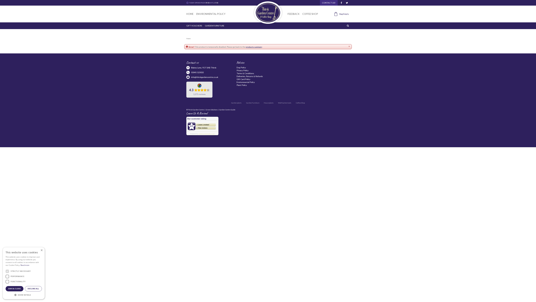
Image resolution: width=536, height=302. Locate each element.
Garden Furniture (252, 103)
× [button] (41, 250)
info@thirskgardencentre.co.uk (204, 77)
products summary (254, 47)
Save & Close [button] (14, 288)
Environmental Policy (246, 82)
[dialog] (24, 273)
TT (347, 3)
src (348, 25)
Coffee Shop (300, 103)
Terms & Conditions (245, 73)
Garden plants (236, 103)
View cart (340, 18)
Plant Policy (242, 85)
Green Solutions (212, 110)
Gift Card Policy (243, 79)
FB (341, 3)
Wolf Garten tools (284, 103)
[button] (24, 294)
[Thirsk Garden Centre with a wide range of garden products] (268, 12)
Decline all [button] (33, 288)
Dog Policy (241, 67)
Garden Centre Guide (227, 110)
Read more (25, 265)
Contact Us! (329, 3)
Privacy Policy (242, 70)
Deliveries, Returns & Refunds (250, 76)
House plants (269, 103)
